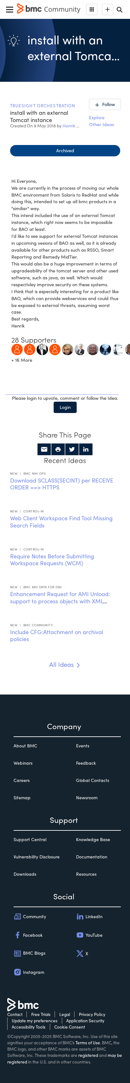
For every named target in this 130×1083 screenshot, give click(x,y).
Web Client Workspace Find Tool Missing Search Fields (61, 521)
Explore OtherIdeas (101, 120)
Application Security (85, 1021)
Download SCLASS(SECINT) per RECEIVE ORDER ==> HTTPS (61, 484)
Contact (14, 1014)
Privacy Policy (92, 1014)
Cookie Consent (69, 1027)
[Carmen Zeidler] (67, 349)
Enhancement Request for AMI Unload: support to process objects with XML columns (60, 601)
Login (65, 407)
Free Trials (40, 1014)
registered (88, 1055)
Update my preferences (34, 1021)
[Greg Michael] (92, 349)
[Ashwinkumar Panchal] (17, 349)
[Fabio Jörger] (42, 349)
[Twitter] (72, 449)
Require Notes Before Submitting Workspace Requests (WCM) (52, 559)
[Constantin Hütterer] (55, 349)
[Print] (58, 449)
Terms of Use (87, 1043)
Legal (64, 1014)
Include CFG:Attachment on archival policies (56, 635)
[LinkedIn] (85, 449)
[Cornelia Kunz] (80, 349)
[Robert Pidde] (105, 349)
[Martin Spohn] (29, 349)
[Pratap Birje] (118, 349)
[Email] (44, 449)
